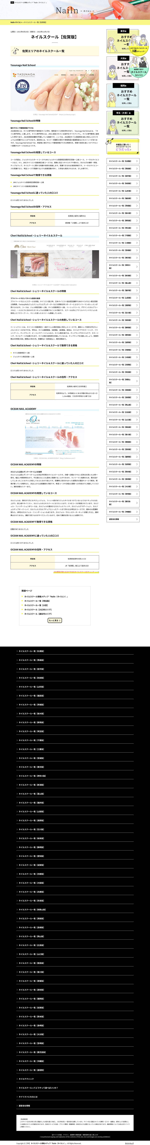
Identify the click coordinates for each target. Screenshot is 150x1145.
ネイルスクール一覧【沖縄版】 (120, 512)
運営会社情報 (114, 519)
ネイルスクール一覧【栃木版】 (120, 213)
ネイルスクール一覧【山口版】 (120, 419)
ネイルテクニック (26, 1078)
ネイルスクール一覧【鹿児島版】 (119, 502)
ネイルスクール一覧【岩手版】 (120, 176)
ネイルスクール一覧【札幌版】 (120, 161)
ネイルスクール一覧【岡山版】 (120, 405)
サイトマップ (129, 1143)
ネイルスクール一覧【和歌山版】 (119, 381)
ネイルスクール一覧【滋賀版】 (120, 342)
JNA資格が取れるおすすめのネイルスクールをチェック (73, 572)
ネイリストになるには (28, 1096)
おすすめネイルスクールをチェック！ (138, 50)
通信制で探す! (139, 72)
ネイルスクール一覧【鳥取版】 (120, 390)
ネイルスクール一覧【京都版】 (120, 350)
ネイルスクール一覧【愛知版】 (120, 335)
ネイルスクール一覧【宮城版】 (120, 250)
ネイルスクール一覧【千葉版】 (120, 235)
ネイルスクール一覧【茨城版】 (120, 205)
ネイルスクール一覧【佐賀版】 (120, 464)
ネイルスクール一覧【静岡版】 (120, 327)
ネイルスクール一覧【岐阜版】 (120, 320)
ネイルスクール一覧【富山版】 (120, 283)
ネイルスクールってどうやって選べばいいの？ (38, 1087)
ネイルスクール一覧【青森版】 (120, 168)
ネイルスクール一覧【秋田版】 (120, 183)
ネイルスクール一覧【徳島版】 (120, 427)
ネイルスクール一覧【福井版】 (120, 290)
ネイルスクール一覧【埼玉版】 (37, 600)
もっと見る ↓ (55, 620)
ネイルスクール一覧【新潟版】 (120, 275)
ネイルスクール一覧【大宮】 (36, 605)
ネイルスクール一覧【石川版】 (120, 312)
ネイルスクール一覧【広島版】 (120, 412)
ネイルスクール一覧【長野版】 (120, 305)
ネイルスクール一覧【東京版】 (120, 257)
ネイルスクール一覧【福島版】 (120, 198)
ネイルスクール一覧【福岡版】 (120, 457)
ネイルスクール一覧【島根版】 (120, 397)
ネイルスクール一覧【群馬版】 (120, 220)
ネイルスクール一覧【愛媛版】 (120, 442)
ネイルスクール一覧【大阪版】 (120, 357)
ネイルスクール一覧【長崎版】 (120, 479)
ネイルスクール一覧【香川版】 (120, 434)
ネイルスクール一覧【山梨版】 (120, 298)
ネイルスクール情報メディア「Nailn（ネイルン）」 (31, 2)
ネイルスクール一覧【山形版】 (120, 191)
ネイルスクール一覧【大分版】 (120, 486)
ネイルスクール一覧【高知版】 (120, 449)
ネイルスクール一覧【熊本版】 (120, 471)
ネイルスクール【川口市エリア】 (38, 609)
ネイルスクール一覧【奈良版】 (120, 372)
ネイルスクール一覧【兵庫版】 (120, 364)
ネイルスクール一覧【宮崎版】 (120, 494)
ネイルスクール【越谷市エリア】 (38, 613)
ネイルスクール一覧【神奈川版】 (119, 266)
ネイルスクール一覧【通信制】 (32, 1070)
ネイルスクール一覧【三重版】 (120, 243)
